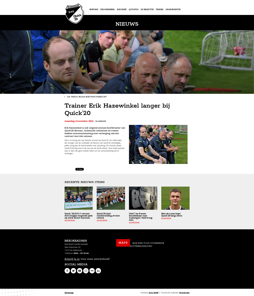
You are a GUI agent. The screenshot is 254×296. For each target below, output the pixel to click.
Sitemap (69, 292)
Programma (107, 9)
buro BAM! (153, 292)
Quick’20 (134, 9)
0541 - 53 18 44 (81, 253)
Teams (159, 9)
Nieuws (93, 9)
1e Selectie (147, 9)
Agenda (94, 20)
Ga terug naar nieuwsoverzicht (87, 97)
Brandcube (184, 292)
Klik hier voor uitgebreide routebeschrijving (147, 244)
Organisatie (172, 9)
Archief (122, 9)
